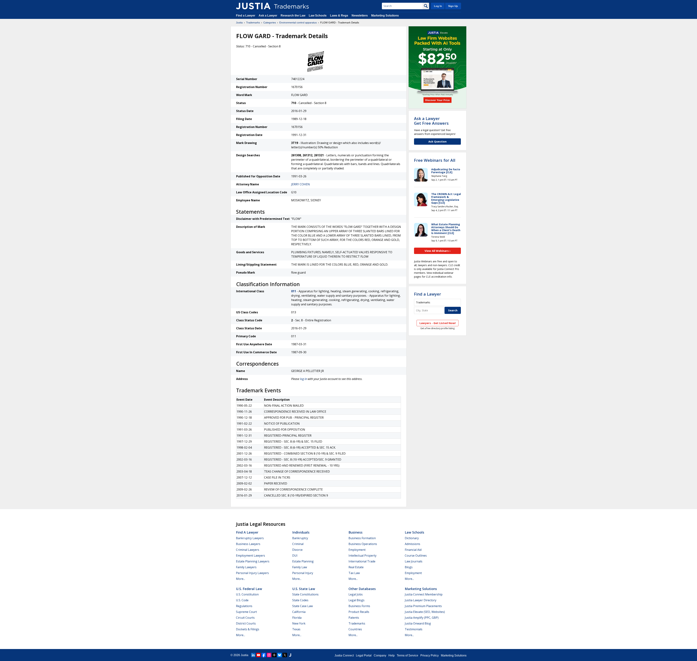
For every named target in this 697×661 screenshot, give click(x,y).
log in (303, 379)
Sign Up (453, 6)
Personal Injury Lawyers (252, 573)
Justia (239, 22)
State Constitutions (305, 594)
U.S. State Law (303, 589)
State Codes (300, 600)
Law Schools (318, 15)
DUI (294, 556)
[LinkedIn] (253, 655)
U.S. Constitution (247, 594)
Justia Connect (344, 655)
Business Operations (362, 544)
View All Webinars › (438, 251)
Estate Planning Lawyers (252, 561)
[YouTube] (258, 655)
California (298, 612)
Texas (296, 629)
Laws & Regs (339, 15)
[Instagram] (269, 655)
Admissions (412, 544)
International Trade (361, 561)
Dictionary (412, 538)
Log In (438, 6)
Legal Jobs (355, 594)
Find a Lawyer (245, 15)
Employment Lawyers (250, 556)
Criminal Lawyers (247, 550)
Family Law (299, 567)
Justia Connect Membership (424, 594)
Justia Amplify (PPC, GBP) (422, 618)
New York (298, 623)
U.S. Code (242, 600)
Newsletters (360, 15)
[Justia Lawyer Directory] (290, 655)
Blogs (409, 567)
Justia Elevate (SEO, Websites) (425, 612)
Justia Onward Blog (418, 623)
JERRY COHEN (300, 184)
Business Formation (362, 538)
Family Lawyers (246, 567)
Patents (353, 618)
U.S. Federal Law (249, 589)
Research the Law (293, 15)
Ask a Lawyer (268, 15)
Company (380, 655)
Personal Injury (302, 573)
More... (240, 579)
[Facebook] (264, 655)
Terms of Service (407, 655)
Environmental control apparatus (298, 22)
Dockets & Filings (247, 629)
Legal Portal (364, 655)
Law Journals (413, 561)
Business (355, 532)
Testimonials (413, 629)
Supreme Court (246, 612)
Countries (355, 629)
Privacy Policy (429, 655)
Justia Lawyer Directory (420, 600)
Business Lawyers (248, 544)
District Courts (246, 623)
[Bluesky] (279, 655)
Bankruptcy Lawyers (250, 538)
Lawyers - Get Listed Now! (437, 323)
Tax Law (354, 573)
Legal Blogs (356, 600)
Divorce (297, 550)
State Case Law (302, 606)
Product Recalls (358, 612)
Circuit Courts (245, 618)
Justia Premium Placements (423, 606)
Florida (296, 618)
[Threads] (274, 655)
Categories (269, 22)
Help (391, 655)
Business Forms (359, 606)
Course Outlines (416, 556)
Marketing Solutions (385, 15)
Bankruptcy (300, 538)
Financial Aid (413, 550)
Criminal (297, 544)
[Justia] (253, 6)
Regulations (244, 606)
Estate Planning (303, 561)
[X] (285, 655)
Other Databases (362, 589)
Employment (357, 550)
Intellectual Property (362, 556)
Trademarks (253, 22)
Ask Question (437, 141)
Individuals (300, 532)
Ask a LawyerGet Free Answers (431, 121)
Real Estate (356, 567)
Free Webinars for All (434, 160)
